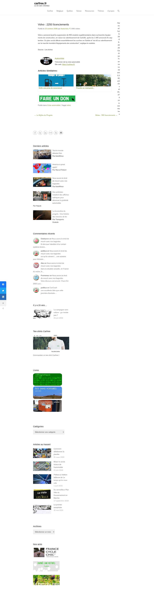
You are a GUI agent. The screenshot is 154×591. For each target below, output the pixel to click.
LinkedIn (45, 133)
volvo (69, 105)
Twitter (40, 133)
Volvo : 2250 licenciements (53, 24)
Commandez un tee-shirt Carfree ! (46, 355)
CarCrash (53, 288)
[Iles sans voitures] (47, 398)
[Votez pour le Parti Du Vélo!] (46, 584)
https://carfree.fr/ (68, 64)
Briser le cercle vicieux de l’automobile (59, 464)
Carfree (50, 11)
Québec (70, 11)
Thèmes (101, 11)
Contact (61, 133)
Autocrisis (64, 29)
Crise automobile (53, 105)
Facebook (35, 133)
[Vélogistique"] (47, 385)
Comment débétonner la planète (59, 451)
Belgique (60, 11)
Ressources (89, 11)
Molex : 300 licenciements (106, 115)
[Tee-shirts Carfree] (51, 352)
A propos (111, 11)
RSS (56, 133)
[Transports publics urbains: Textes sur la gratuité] (47, 411)
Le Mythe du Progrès (43, 115)
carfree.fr (40, 3)
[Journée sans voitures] (46, 571)
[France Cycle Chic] (46, 557)
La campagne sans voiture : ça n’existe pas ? (61, 312)
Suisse (78, 11)
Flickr (51, 133)
